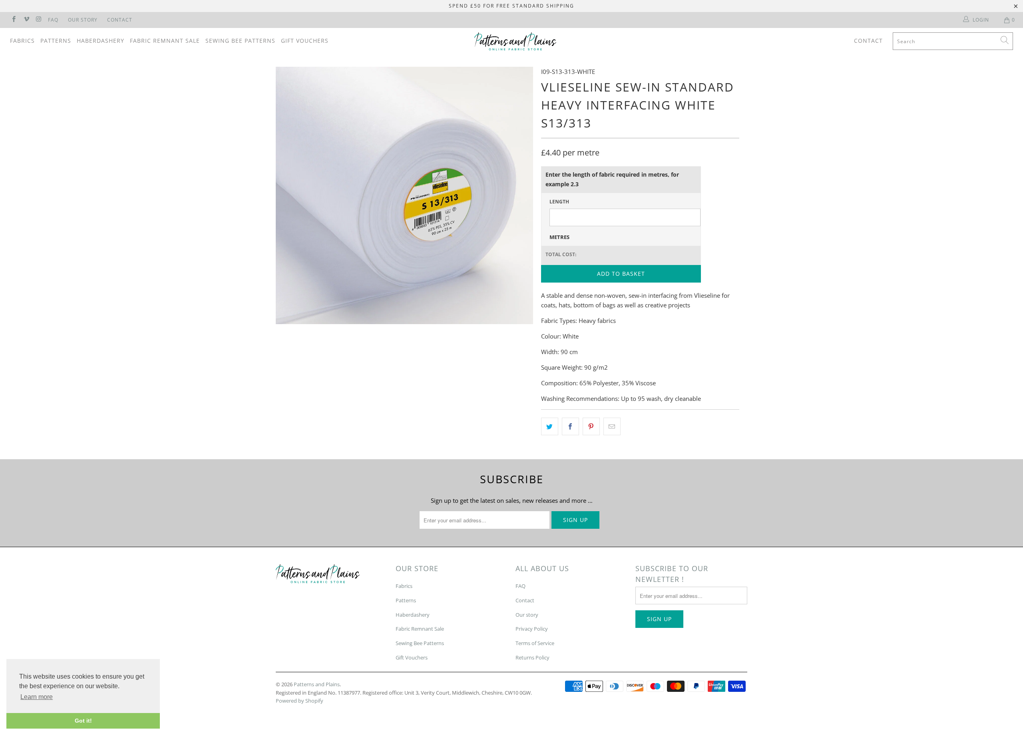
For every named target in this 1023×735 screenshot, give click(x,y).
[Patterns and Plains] (515, 41)
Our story (526, 614)
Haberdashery (100, 40)
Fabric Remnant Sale (165, 40)
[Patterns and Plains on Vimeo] (25, 19)
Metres (559, 237)
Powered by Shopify (299, 700)
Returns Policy (532, 657)
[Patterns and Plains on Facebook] (13, 19)
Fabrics (22, 40)
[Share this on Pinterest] (591, 426)
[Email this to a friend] (612, 426)
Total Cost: (560, 254)
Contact (119, 19)
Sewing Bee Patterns (240, 40)
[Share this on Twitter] (549, 426)
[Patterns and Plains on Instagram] (38, 19)
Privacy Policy (531, 628)
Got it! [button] (83, 720)
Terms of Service (534, 643)
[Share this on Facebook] (570, 426)
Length (559, 201)
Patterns (55, 40)
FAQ (53, 19)
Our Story (83, 19)
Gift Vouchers (304, 40)
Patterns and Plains (317, 684)
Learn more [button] (36, 696)
